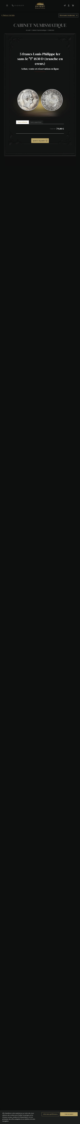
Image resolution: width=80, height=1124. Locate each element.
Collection (51, 30)
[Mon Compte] (68, 5)
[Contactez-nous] (65, 5)
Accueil (28, 30)
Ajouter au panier (39, 141)
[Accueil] (40, 5)
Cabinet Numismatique (39, 30)
